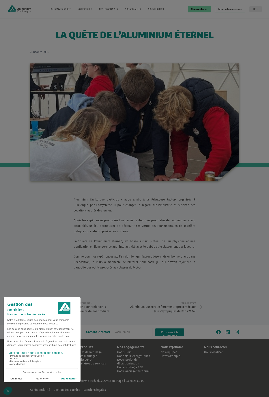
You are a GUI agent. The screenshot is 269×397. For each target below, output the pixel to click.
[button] (72, 9)
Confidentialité (40, 390)
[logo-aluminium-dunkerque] (19, 9)
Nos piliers (124, 352)
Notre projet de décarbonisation (128, 361)
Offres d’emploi (171, 356)
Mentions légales (94, 390)
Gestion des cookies (67, 390)
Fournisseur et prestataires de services (90, 361)
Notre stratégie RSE (130, 367)
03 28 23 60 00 (135, 381)
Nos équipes (169, 352)
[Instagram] (237, 332)
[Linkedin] (228, 332)
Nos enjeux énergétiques (133, 356)
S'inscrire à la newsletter (169, 333)
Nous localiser (213, 352)
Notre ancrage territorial (133, 371)
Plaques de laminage (88, 352)
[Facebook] (218, 332)
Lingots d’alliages (85, 356)
